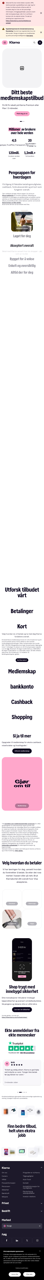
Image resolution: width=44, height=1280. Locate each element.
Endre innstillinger (22, 1268)
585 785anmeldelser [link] (27, 1053)
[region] (22, 1263)
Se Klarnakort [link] (22, 660)
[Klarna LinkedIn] (17, 1240)
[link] (11, 899)
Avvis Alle (15, 1274)
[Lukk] (39, 1251)
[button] (41, 13)
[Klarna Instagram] (37, 1240)
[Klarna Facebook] (7, 1240)
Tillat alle (29, 1274)
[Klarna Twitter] (27, 1240)
